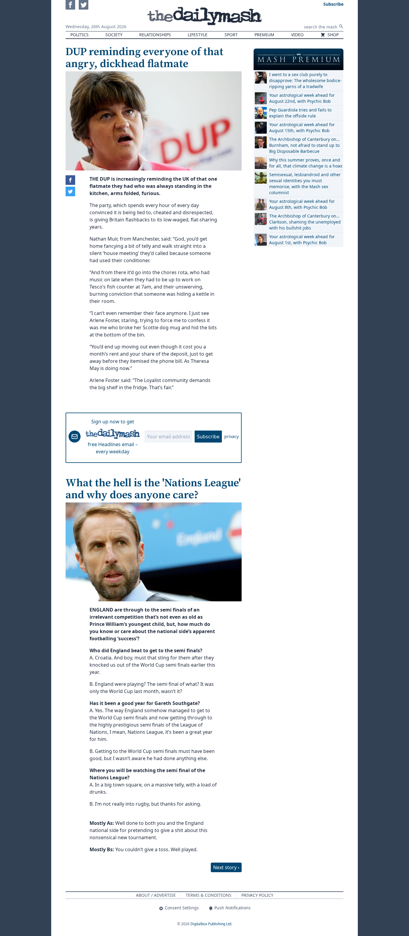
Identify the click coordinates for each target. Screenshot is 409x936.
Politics (79, 34)
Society (113, 34)
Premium (264, 34)
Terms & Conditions (208, 895)
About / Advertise (156, 895)
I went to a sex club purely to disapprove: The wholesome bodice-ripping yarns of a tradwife (305, 80)
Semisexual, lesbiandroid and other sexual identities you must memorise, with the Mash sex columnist (305, 183)
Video (297, 34)
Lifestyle (197, 34)
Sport (231, 34)
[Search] (341, 26)
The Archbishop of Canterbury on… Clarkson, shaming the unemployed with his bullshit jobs (305, 222)
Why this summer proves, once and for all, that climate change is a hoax (305, 163)
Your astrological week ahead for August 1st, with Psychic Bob (302, 239)
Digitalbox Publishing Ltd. (211, 923)
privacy (231, 436)
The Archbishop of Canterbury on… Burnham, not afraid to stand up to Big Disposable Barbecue (304, 145)
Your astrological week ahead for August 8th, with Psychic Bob (302, 204)
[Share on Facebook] (70, 180)
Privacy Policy (257, 895)
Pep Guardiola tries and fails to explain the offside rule (300, 113)
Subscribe (208, 436)
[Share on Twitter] (70, 191)
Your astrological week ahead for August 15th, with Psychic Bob (302, 127)
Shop (332, 34)
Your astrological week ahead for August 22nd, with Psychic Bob (302, 98)
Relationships (155, 34)
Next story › (226, 867)
